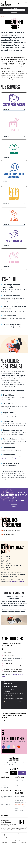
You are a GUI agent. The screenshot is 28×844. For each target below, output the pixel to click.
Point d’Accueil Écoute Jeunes (20, 807)
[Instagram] (2, 720)
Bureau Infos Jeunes (19, 804)
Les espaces (3, 783)
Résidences (3, 802)
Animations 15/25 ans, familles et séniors (20, 797)
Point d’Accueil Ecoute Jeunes (10, 459)
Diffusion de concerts (6, 794)
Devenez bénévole (5, 787)
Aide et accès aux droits (11, 15)
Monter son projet (19, 800)
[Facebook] (10, 769)
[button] (18, 3)
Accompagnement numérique (19, 811)
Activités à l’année (19, 780)
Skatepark (17, 785)
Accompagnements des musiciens (6, 797)
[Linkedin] (15, 769)
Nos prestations (4, 785)
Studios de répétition (6, 804)
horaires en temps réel (16, 581)
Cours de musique (5, 800)
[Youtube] (17, 769)
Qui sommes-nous (5, 780)
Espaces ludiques (19, 783)
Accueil (2, 15)
